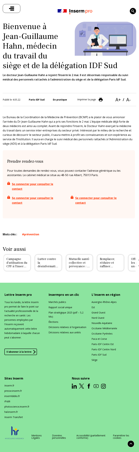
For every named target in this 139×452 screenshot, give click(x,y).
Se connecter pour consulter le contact (32, 186)
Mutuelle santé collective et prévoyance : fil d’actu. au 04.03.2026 (79, 266)
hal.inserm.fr (11, 411)
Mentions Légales (36, 436)
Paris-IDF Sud (99, 354)
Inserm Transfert (13, 417)
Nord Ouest (98, 317)
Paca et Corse (99, 338)
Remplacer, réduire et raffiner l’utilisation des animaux (110, 266)
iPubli (7, 401)
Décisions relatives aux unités (64, 332)
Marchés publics (57, 302)
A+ (118, 99)
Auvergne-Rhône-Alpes (104, 302)
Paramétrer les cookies (121, 436)
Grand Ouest (98, 312)
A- (128, 99)
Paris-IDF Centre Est (103, 344)
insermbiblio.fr (12, 396)
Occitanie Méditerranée (104, 328)
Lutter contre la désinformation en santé (48, 264)
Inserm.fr (9, 385)
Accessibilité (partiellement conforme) (90, 436)
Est (93, 307)
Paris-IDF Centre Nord (104, 349)
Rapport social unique (60, 307)
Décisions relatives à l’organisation (67, 327)
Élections (53, 321)
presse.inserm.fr (13, 390)
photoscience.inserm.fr (16, 406)
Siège (94, 359)
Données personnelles (59, 436)
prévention (31, 234)
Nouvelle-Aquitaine (102, 323)
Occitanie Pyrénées (102, 333)
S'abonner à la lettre (19, 351)
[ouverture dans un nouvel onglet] (74, 386)
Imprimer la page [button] (86, 99)
